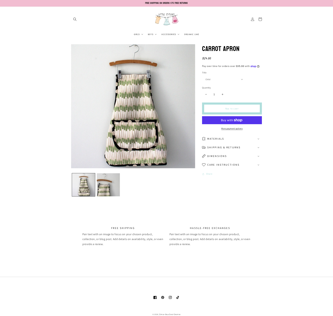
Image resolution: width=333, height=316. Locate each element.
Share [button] (209, 173)
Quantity (206, 87)
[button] (75, 19)
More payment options (232, 128)
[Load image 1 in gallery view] (83, 184)
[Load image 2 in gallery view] (108, 184)
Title (204, 72)
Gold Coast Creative (173, 314)
